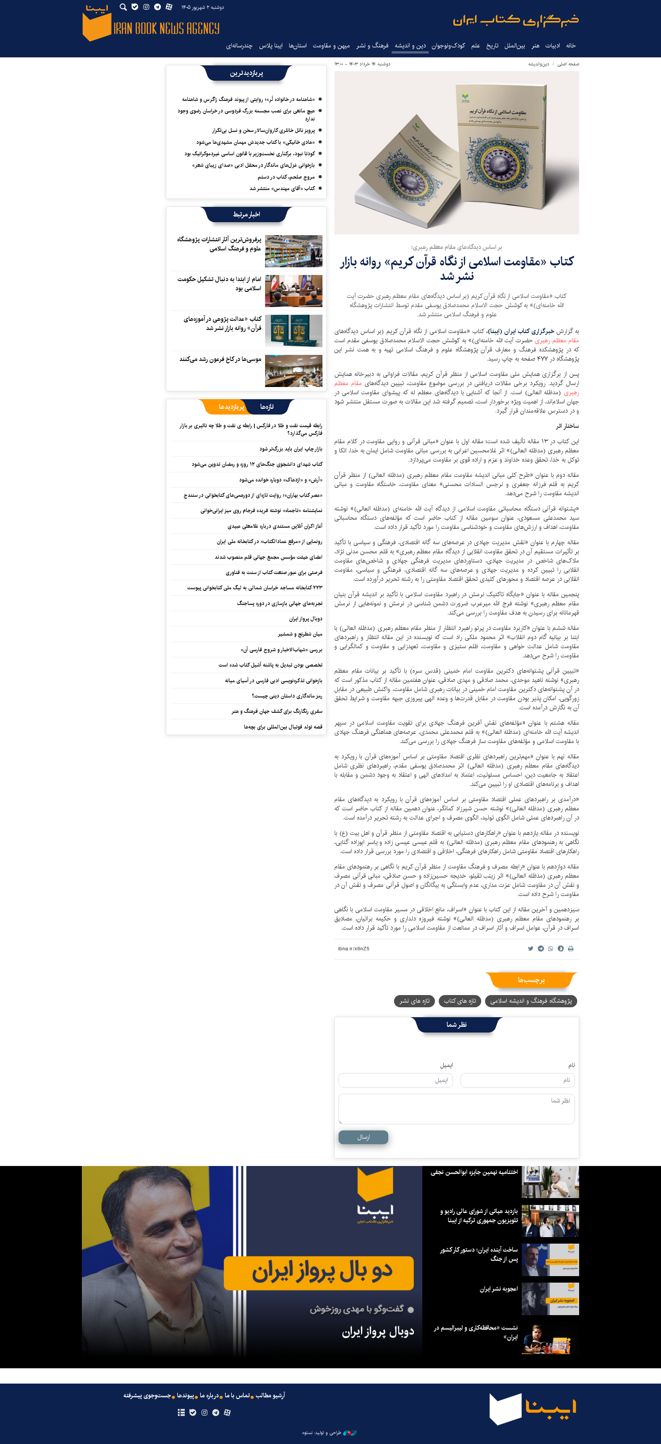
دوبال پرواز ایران (305, 619)
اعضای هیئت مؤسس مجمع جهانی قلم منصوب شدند (268, 557)
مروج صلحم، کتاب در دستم (286, 177)
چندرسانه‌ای (239, 46)
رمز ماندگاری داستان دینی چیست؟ (287, 696)
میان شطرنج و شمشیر (300, 634)
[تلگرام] (216, 1413)
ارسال (363, 1137)
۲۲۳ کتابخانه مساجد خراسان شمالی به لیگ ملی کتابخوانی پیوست (254, 588)
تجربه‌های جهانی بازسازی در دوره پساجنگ (279, 603)
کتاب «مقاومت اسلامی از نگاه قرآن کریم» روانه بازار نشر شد (457, 269)
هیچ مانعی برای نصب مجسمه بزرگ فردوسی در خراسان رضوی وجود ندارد (246, 115)
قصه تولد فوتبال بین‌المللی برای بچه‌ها (283, 727)
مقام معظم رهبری (557, 340)
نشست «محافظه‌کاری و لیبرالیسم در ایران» (476, 1332)
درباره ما (209, 1395)
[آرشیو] (181, 1413)
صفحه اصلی (568, 64)
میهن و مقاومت (331, 46)
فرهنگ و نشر (372, 46)
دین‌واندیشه (538, 64)
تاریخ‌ (492, 46)
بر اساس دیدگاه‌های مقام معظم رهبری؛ (456, 247)
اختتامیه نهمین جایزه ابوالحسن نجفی (474, 1172)
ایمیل (446, 1065)
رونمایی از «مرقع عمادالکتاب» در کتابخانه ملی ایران (269, 541)
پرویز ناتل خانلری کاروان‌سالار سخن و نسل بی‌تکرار (263, 130)
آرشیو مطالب (270, 1395)
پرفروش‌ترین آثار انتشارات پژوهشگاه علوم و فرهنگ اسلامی (219, 244)
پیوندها (185, 1395)
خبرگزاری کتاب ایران (530, 331)
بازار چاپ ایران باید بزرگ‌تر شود (290, 449)
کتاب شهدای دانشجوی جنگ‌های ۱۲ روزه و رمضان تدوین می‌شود (257, 464)
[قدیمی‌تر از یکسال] (293, 251)
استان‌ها (298, 46)
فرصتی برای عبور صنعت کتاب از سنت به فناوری (274, 572)
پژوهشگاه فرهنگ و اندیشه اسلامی (531, 1001)
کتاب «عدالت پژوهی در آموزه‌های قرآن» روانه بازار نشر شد (222, 323)
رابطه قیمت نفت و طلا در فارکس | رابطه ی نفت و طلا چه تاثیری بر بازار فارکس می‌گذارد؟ (251, 429)
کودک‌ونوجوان (448, 46)
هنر (535, 46)
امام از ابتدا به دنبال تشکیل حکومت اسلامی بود (219, 284)
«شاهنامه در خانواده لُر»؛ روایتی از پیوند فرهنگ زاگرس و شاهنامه (248, 99)
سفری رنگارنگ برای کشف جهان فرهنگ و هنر (276, 711)
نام (571, 1065)
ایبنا (516, 21)
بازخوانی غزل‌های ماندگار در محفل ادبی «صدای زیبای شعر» (253, 165)
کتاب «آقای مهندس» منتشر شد (282, 188)
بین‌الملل (515, 46)
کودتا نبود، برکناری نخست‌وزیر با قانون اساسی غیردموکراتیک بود (249, 154)
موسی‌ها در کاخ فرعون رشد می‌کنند (220, 359)
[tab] (267, 407)
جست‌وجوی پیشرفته (147, 1395)
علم (475, 46)
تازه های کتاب (460, 1001)
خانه (571, 46)
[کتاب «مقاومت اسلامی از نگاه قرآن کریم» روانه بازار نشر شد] (456, 152)
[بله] (192, 1413)
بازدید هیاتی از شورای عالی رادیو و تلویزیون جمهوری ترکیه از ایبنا (479, 1216)
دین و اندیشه (410, 46)
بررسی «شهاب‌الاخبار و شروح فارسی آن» (281, 650)
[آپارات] (227, 1413)
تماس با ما (237, 1395)
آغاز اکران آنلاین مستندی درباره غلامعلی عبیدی (275, 526)
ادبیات (552, 46)
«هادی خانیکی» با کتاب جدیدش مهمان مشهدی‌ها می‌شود (255, 142)
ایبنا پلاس (271, 46)
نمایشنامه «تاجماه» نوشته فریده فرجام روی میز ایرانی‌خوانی (261, 510)
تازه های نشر (414, 1001)
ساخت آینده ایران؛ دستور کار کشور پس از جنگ (479, 1254)
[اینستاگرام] (204, 1413)
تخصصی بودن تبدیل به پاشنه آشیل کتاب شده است (270, 665)
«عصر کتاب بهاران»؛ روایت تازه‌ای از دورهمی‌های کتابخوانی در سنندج (253, 495)
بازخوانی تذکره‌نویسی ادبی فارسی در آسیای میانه (273, 680)
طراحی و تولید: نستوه (321, 1432)
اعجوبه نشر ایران (499, 1289)
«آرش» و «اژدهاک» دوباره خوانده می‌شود (280, 480)
